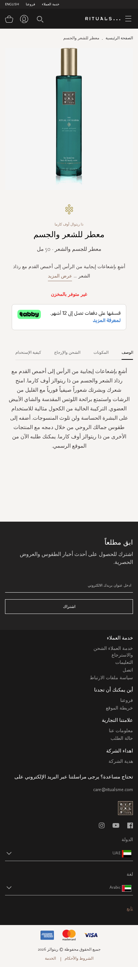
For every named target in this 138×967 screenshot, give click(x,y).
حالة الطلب (122, 738)
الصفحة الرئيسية (119, 38)
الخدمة (50, 958)
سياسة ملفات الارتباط (111, 678)
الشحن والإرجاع (67, 352)
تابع (130, 908)
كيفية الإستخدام (28, 352)
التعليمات (124, 662)
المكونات (101, 352)
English (12, 4)
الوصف (127, 352)
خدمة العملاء (50, 4)
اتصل (128, 670)
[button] (63, 853)
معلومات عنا (121, 730)
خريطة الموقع (119, 708)
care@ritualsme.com (113, 789)
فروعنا (30, 4)
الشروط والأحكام (79, 958)
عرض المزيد (60, 276)
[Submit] (40, 19)
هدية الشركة (121, 761)
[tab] (124, 350)
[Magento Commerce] (105, 19)
